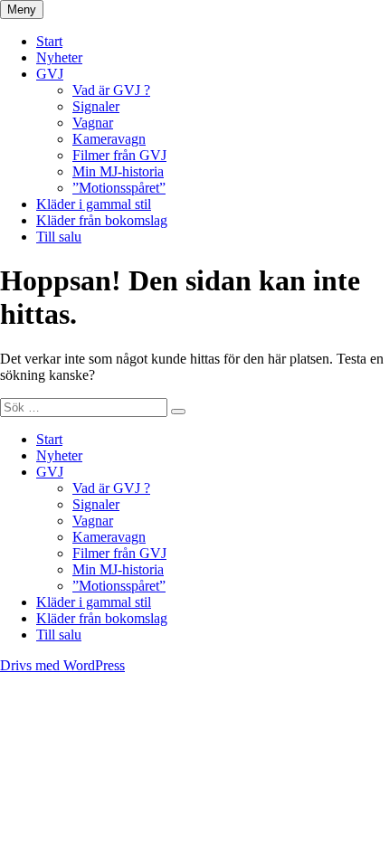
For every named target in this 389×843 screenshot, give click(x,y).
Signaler (95, 106)
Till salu (58, 236)
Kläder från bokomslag (101, 220)
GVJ (49, 73)
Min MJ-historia (118, 171)
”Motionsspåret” (119, 187)
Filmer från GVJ (119, 155)
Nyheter (59, 57)
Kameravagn (109, 139)
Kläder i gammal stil (93, 204)
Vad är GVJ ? (111, 90)
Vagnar (92, 122)
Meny (21, 9)
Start (49, 41)
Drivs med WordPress (62, 665)
